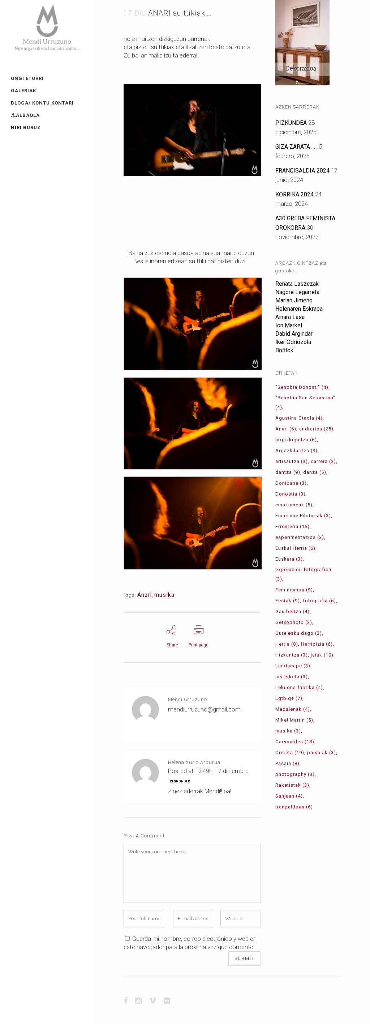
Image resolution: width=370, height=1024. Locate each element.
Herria (286, 644)
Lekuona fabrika (299, 687)
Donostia (290, 494)
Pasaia (287, 763)
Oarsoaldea (294, 741)
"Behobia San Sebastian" (305, 402)
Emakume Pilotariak (303, 515)
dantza (287, 472)
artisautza (291, 461)
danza (314, 472)
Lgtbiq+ (288, 698)
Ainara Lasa (290, 317)
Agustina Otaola (299, 418)
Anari (144, 594)
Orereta (289, 752)
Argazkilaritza (296, 450)
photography (295, 774)
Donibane (291, 483)
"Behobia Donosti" (301, 387)
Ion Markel (288, 325)
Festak (287, 600)
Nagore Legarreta (297, 292)
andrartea (316, 429)
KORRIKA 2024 (294, 194)
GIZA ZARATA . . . (296, 146)
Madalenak (292, 709)
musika (164, 594)
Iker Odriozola (293, 342)
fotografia (319, 600)
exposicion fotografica (303, 574)
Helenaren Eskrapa (299, 308)
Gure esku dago (298, 633)
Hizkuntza (291, 655)
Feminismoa (294, 589)
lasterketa (291, 676)
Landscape (292, 665)
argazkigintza (296, 439)
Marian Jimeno (294, 300)
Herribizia (317, 644)
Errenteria (292, 526)
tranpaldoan (294, 807)
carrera (323, 461)
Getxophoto (293, 622)
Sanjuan (289, 796)
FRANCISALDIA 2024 (302, 170)
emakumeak (294, 504)
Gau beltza (292, 611)
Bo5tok (284, 350)
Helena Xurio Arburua (194, 762)
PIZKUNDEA (291, 122)
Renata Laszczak (297, 283)
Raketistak (292, 785)
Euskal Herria (295, 548)
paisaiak (321, 752)
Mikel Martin (294, 720)
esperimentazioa (299, 537)
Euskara (289, 559)
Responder (180, 781)
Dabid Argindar (294, 333)
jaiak (322, 655)
